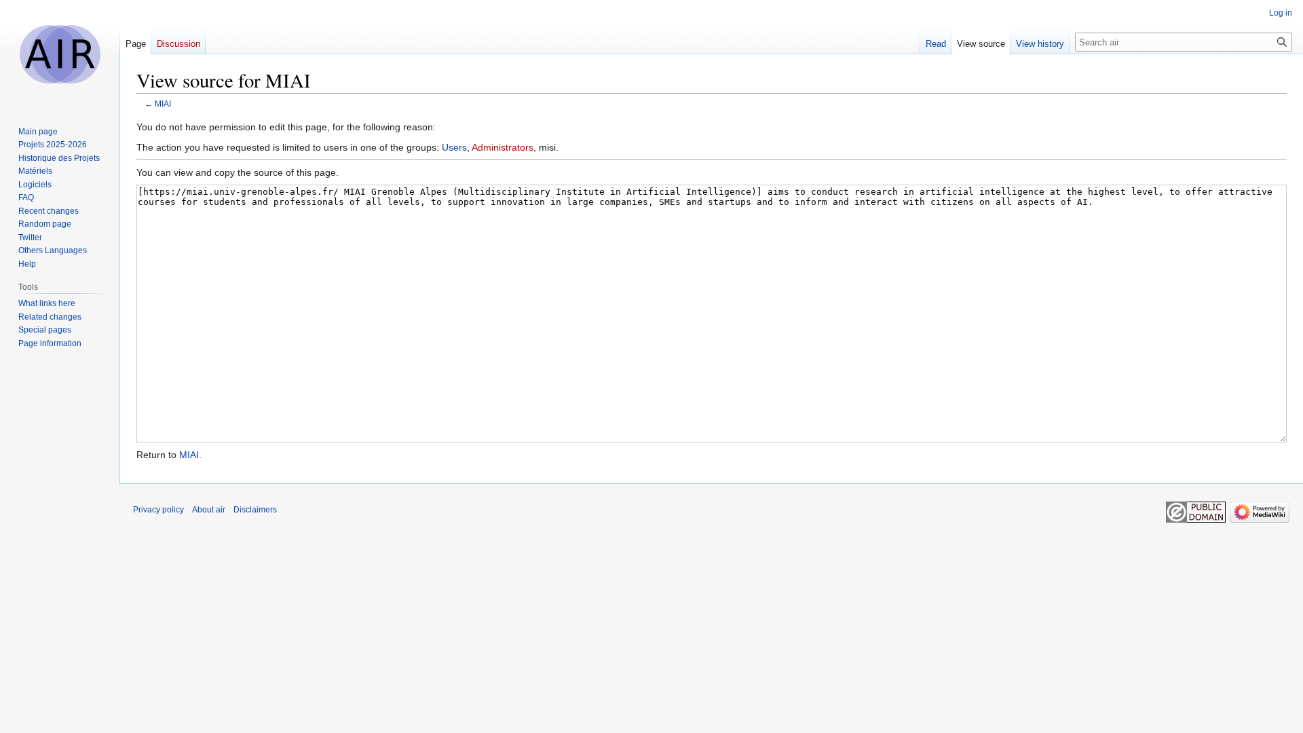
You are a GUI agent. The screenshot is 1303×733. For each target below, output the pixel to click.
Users (454, 147)
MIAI (163, 103)
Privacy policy (158, 509)
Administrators (502, 147)
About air (208, 509)
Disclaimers (255, 509)
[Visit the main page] (59, 54)
